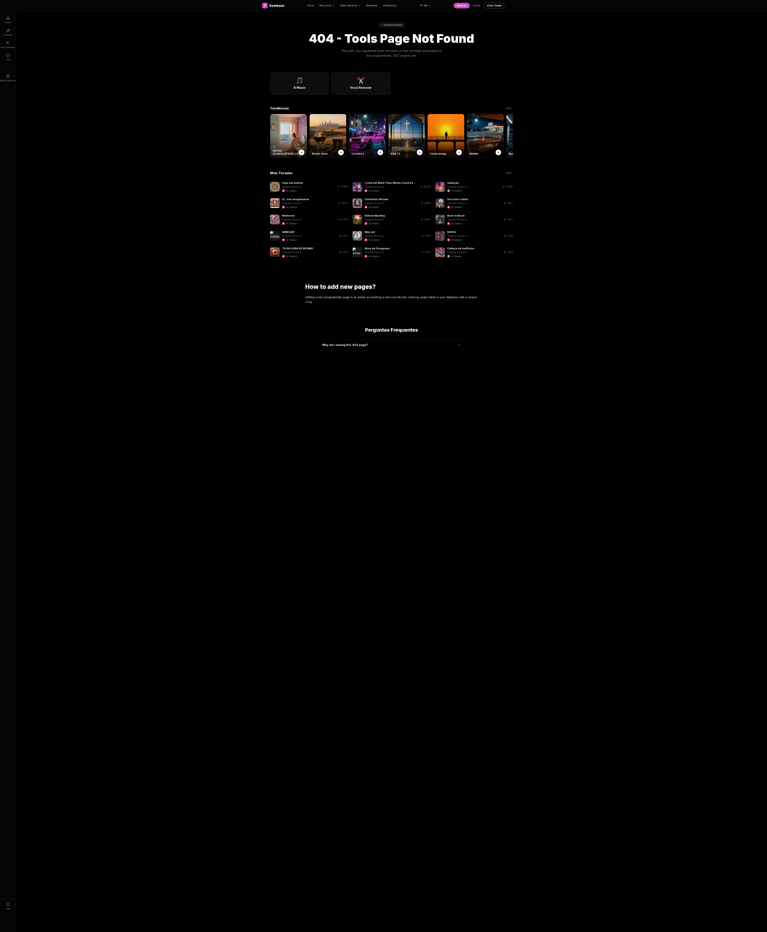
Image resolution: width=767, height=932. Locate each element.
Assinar (462, 5)
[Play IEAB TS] (419, 152)
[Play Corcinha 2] (380, 152)
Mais (509, 108)
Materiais (372, 5)
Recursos (325, 5)
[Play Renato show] (341, 152)
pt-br (423, 5)
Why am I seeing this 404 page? (345, 345)
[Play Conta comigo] (459, 152)
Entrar (476, 5)
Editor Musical (348, 5)
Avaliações (390, 5)
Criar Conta (494, 5)
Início (310, 5)
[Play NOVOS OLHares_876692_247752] (301, 152)
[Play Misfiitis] (498, 152)
